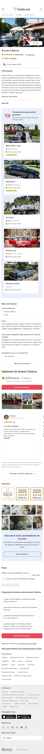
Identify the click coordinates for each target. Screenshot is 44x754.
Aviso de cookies (7, 698)
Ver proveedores (22, 554)
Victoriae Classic (13, 283)
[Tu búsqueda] (3, 21)
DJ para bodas (6, 679)
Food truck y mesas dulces (23, 676)
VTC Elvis (10, 217)
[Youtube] (21, 727)
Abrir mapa (36, 575)
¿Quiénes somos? (19, 703)
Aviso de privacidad (33, 695)
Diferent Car (11, 250)
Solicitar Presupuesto (22, 636)
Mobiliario (5, 665)
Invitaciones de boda (17, 657)
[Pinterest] (12, 727)
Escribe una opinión (22, 387)
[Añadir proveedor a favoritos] (40, 21)
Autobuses (28, 661)
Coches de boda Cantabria (10, 585)
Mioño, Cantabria (10, 58)
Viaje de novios (23, 672)
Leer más (5, 103)
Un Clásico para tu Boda (28, 644)
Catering (4, 657)
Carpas (13, 665)
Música (20, 661)
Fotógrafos (5, 661)
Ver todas (36, 43)
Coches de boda (7, 15)
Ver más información (22, 364)
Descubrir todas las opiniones (21, 474)
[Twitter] (8, 727)
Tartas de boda (7, 676)
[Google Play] (24, 718)
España (9, 738)
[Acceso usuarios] (41, 9)
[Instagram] (17, 727)
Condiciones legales (17, 692)
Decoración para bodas (9, 668)
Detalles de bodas (32, 657)
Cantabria (19, 15)
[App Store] (9, 718)
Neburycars (10, 181)
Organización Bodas (8, 672)
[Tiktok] (26, 727)
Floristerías (31, 665)
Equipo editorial (33, 703)
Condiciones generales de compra (13, 695)
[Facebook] (3, 727)
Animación (21, 665)
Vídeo (13, 661)
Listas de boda (24, 668)
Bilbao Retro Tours (13, 146)
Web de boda (14, 706)
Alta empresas (6, 703)
